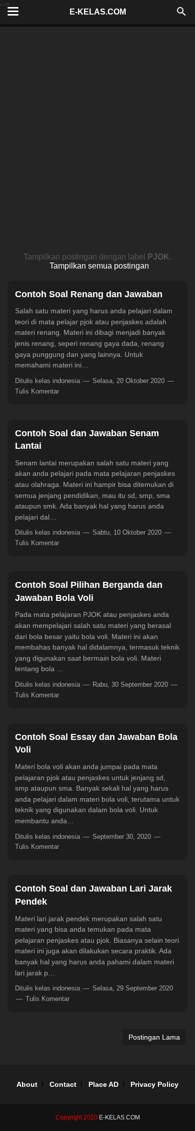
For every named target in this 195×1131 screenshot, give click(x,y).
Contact (63, 1084)
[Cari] (182, 14)
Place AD (103, 1084)
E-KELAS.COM (98, 12)
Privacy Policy (154, 1084)
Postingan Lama (154, 1037)
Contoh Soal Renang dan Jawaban (88, 294)
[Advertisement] (97, 142)
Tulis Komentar (37, 391)
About (27, 1084)
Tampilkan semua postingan (99, 266)
